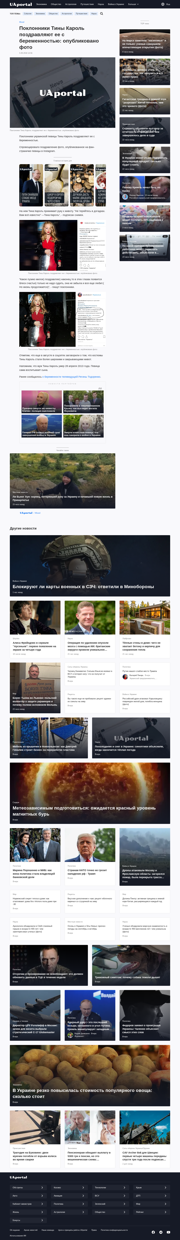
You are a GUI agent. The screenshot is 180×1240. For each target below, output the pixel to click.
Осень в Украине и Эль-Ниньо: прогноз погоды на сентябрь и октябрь (86, 927)
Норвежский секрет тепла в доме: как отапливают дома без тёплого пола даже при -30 (34, 901)
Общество (56, 4)
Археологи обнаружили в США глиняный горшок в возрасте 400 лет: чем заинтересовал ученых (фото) (32, 929)
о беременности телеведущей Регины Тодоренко (71, 376)
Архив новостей (30, 1230)
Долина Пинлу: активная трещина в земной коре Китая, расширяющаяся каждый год (143, 900)
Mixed (21, 22)
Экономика (41, 4)
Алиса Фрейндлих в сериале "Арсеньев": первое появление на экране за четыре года (34, 646)
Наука (101, 4)
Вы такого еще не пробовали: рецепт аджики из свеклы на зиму (89, 700)
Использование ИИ (18, 1236)
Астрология (70, 4)
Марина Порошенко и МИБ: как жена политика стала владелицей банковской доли (34, 874)
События (27, 14)
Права (94, 1230)
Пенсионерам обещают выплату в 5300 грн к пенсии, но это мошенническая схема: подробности (89, 1156)
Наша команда (48, 1230)
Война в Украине (116, 4)
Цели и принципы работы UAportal (72, 1230)
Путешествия (87, 4)
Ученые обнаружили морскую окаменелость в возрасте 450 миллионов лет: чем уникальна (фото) (144, 929)
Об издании (15, 1230)
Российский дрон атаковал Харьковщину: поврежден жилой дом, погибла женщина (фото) (142, 701)
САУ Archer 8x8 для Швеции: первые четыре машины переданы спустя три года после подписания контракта (144, 1156)
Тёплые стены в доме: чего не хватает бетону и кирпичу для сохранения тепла (141, 646)
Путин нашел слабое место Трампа (139, 671)
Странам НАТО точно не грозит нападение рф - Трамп (87, 872)
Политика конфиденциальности (114, 1230)
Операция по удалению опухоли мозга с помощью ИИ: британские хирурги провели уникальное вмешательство (89, 646)
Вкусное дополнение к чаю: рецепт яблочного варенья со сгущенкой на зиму (90, 900)
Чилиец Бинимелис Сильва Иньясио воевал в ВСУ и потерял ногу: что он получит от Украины (90, 674)
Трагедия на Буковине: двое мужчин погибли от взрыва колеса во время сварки (34, 1156)
